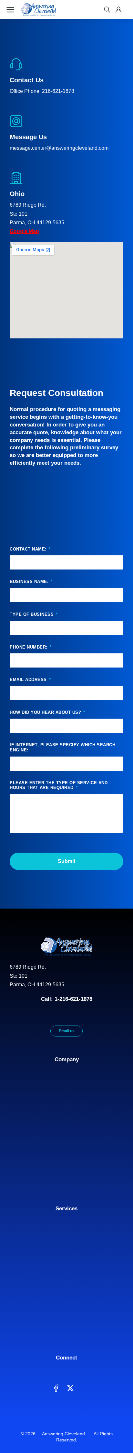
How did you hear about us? (46, 712)
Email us (67, 1031)
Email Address (29, 679)
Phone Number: (29, 647)
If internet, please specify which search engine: (62, 747)
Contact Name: (29, 549)
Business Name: (30, 581)
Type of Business (32, 614)
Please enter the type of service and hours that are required (58, 785)
